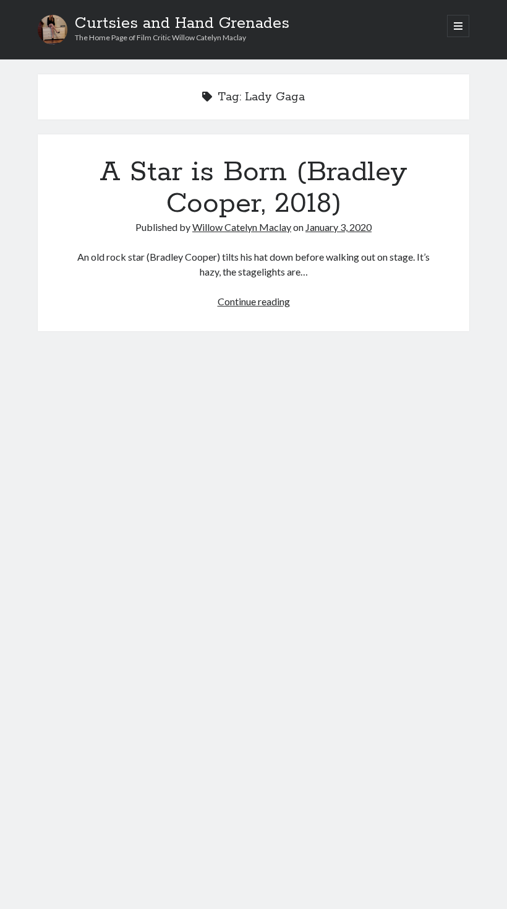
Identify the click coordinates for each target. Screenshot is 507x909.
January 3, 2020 (338, 227)
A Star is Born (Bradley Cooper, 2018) (253, 188)
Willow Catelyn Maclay (241, 227)
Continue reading (254, 301)
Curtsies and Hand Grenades (182, 23)
